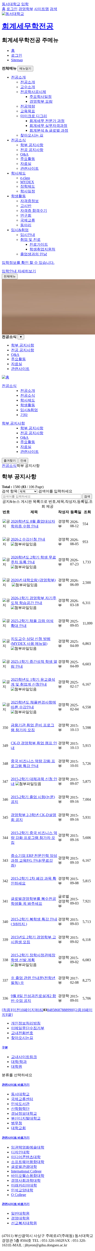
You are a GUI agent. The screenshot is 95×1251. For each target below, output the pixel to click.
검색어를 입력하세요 (55, 491)
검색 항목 (10, 491)
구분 (5, 1047)
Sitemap (17, 60)
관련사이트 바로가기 (16, 1084)
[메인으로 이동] (5, 377)
